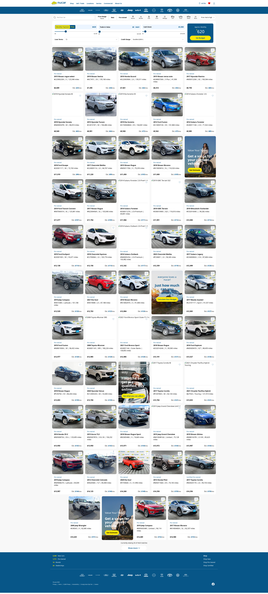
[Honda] (114, 10)
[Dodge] (98, 10)
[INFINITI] (185, 10)
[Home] (59, 3)
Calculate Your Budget (167, 299)
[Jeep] (130, 10)
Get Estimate (194, 170)
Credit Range (125, 39)
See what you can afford (133, 396)
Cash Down (148, 27)
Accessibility (75, 584)
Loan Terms (59, 39)
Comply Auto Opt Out (86, 584)
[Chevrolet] (82, 10)
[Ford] (106, 10)
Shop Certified (208, 566)
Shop (72, 3)
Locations (90, 3)
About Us (118, 3)
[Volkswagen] (177, 10)
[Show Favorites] (209, 3)
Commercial (108, 3)
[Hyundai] (122, 10)
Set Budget (200, 38)
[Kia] (138, 10)
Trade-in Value (105, 27)
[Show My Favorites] (80, 50)
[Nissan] (154, 10)
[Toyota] (169, 10)
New (112, 17)
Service (98, 3)
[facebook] (213, 584)
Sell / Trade (80, 3)
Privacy (55, 584)
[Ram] (161, 10)
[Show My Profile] (214, 3)
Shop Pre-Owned (209, 562)
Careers (96, 584)
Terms (60, 584)
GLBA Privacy (66, 584)
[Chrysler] (90, 10)
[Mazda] (146, 10)
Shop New (207, 559)
